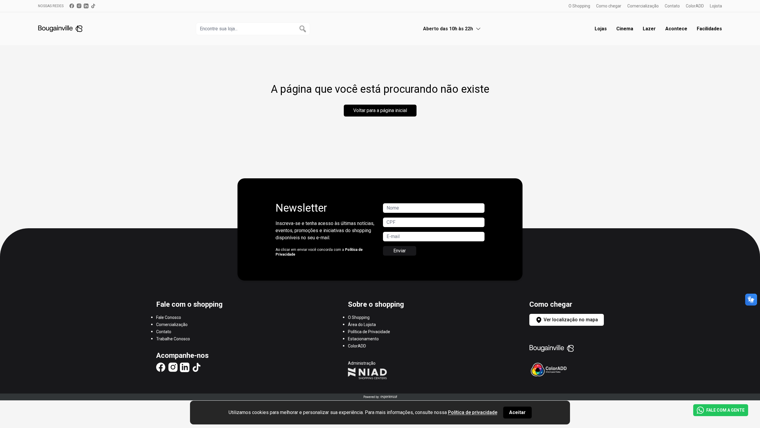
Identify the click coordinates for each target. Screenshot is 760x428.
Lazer (649, 29)
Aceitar (517, 412)
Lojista (716, 6)
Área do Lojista (362, 324)
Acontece (676, 29)
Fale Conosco (168, 317)
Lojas (601, 29)
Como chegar (608, 6)
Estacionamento (363, 338)
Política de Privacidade (369, 331)
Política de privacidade (472, 412)
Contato (672, 6)
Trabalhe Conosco (173, 338)
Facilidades (709, 29)
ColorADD (695, 6)
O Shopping (579, 6)
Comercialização (643, 6)
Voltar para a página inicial (380, 110)
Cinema (624, 29)
